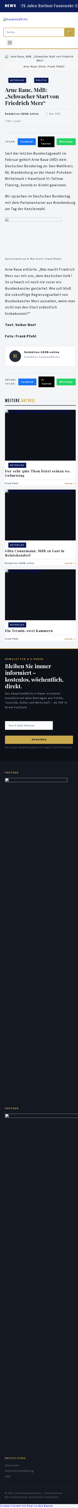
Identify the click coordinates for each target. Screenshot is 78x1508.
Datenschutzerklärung (19, 1471)
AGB (7, 1476)
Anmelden (39, 739)
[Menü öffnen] (9, 42)
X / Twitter (46, 142)
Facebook (27, 141)
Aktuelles (17, 80)
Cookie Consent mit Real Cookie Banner (26, 1506)
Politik (41, 80)
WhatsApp (66, 141)
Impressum (12, 1465)
